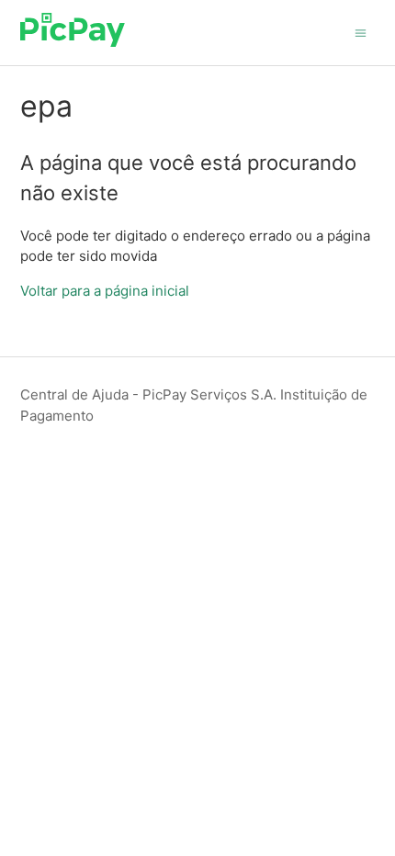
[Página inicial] (73, 42)
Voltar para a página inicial (104, 290)
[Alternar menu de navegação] (361, 31)
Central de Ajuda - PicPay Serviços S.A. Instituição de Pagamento (193, 405)
